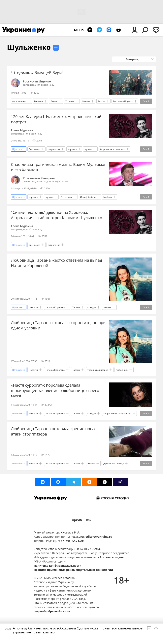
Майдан (107, 197)
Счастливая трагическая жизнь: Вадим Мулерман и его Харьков (59, 167)
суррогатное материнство (117, 413)
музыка (88, 149)
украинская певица (97, 369)
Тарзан (76, 307)
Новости (33, 307)
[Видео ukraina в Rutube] (120, 482)
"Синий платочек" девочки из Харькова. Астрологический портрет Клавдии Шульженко (56, 215)
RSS (88, 520)
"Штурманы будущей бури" (37, 73)
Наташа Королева (55, 307)
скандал (91, 307)
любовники (122, 369)
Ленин (53, 101)
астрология (54, 149)
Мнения (38, 101)
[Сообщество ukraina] (58, 482)
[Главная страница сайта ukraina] (23, 30)
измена (107, 307)
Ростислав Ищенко (123, 101)
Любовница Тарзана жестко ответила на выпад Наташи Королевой (56, 262)
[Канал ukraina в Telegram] (73, 482)
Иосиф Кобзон (88, 197)
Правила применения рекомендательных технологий (73, 570)
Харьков (72, 149)
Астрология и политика (112, 149)
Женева (86, 101)
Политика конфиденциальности (58, 565)
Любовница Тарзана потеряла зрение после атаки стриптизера (53, 431)
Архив (77, 520)
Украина (69, 101)
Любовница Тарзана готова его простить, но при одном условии (58, 325)
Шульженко (29, 47)
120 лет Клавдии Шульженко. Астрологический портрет (56, 119)
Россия (101, 101)
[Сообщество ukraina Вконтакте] (42, 482)
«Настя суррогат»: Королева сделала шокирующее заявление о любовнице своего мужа (55, 390)
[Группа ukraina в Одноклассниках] (89, 482)
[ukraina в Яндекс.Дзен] (104, 482)
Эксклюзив (34, 149)
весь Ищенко (19, 101)
